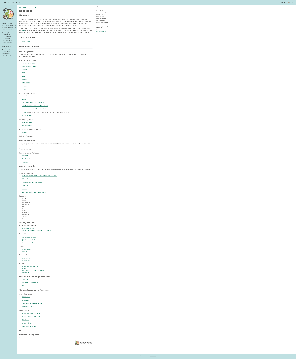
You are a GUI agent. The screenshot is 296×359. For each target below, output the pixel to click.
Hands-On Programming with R (31, 316)
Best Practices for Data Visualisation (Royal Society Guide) (39, 176)
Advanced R (25, 272)
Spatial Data (25, 300)
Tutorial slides (26, 42)
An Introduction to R (28, 228)
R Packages (25, 320)
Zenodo (24, 132)
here (23, 30)
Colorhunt (25, 185)
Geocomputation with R (29, 326)
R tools (24, 268)
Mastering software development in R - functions (36, 230)
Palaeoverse (25, 155)
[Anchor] (30, 15)
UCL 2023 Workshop (24, 8)
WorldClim (25, 112)
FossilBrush (25, 162)
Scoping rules (26, 260)
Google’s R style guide (28, 239)
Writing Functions (101, 20)
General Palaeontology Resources (102, 23)
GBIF (23, 73)
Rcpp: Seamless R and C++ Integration (33, 270)
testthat (24, 251)
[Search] (292, 2)
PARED (24, 89)
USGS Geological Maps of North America (34, 102)
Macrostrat (25, 96)
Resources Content (101, 12)
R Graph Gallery (26, 179)
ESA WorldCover (27, 115)
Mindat (24, 99)
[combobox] (292, 2)
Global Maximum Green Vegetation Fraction (35, 106)
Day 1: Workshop (36, 8)
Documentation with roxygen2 (31, 243)
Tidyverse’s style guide (29, 237)
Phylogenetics (26, 297)
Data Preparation (100, 16)
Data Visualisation (101, 18)
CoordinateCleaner (27, 159)
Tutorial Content (100, 10)
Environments (26, 258)
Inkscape (24, 189)
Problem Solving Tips (101, 31)
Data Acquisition (100, 14)
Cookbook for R (26, 323)
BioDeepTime (26, 83)
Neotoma (24, 69)
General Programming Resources (102, 26)
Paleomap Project (27, 125)
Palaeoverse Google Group (30, 282)
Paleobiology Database (28, 63)
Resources (44, 8)
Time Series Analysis (28, 306)
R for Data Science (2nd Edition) (31, 313)
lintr (23, 241)
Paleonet (24, 286)
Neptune (24, 79)
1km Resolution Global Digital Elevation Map (35, 109)
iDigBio (24, 76)
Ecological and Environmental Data (32, 303)
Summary (98, 9)
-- (96, 29)
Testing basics (26, 249)
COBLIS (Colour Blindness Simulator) (33, 182)
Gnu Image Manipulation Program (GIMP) (34, 192)
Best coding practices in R (30, 266)
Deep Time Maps (27, 122)
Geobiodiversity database (29, 66)
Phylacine (25, 86)
